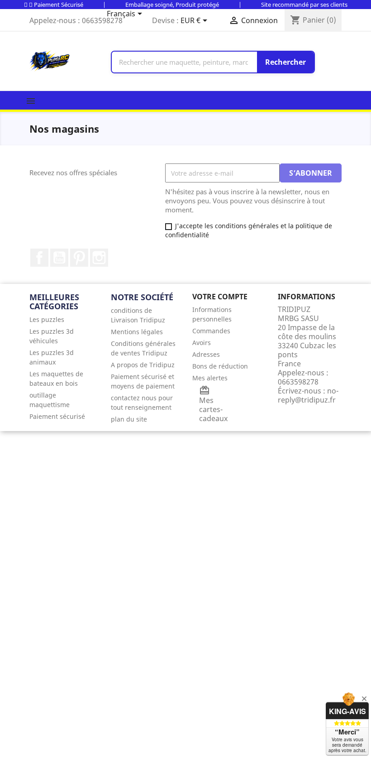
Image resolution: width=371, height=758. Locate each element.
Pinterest (79, 258)
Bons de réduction (220, 366)
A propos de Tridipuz (143, 364)
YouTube (59, 258)
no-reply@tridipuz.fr (308, 395)
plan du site (129, 419)
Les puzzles (46, 319)
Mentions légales (137, 331)
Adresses (206, 354)
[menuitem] (63, 319)
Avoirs (201, 342)
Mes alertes (210, 378)
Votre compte (219, 297)
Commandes (211, 330)
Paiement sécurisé (57, 416)
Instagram (99, 258)
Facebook (39, 258)
